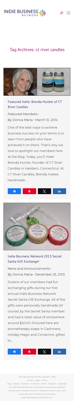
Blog (9, 384)
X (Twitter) (35, 384)
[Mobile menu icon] (68, 13)
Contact (30, 380)
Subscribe (62, 384)
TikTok (43, 384)
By (20, 120)
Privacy (44, 380)
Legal (37, 380)
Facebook (25, 384)
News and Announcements (29, 269)
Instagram (52, 384)
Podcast (16, 384)
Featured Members (23, 114)
